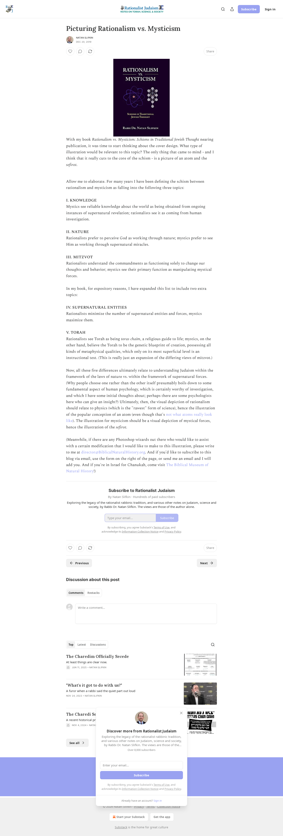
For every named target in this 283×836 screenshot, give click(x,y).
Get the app (162, 817)
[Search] (223, 9)
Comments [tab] (76, 593)
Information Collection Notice (140, 789)
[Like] (70, 51)
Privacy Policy (172, 789)
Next (204, 563)
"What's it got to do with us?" (94, 685)
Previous (82, 563)
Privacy (139, 806)
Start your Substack (130, 817)
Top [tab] (71, 644)
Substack (121, 827)
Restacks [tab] (93, 593)
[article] (141, 665)
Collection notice (168, 806)
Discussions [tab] (98, 644)
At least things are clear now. (86, 662)
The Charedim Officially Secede (97, 656)
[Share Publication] (232, 9)
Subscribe (248, 9)
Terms (150, 806)
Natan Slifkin (84, 37)
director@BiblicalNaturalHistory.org (113, 452)
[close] (181, 713)
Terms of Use (161, 784)
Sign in (270, 9)
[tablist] (84, 593)
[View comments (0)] (80, 51)
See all (74, 743)
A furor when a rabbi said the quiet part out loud (100, 691)
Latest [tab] (81, 644)
